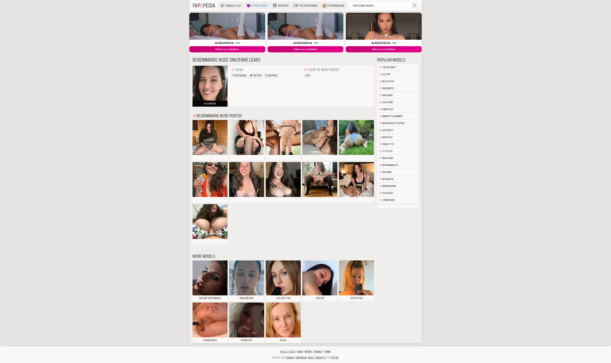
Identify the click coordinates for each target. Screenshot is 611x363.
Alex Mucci (387, 130)
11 (309, 75)
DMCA (300, 351)
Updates (283, 5)
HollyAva (386, 172)
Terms (327, 351)
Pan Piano (387, 95)
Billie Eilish (388, 81)
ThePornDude (335, 5)
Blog (310, 357)
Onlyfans (272, 75)
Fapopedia (301, 357)
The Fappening (308, 5)
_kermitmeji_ (389, 200)
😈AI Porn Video (256, 5)
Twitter (257, 75)
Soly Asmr (387, 102)
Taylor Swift (389, 67)
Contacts (320, 357)
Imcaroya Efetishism (393, 123)
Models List (233, 5)
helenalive (387, 179)
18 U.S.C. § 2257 (288, 351)
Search (290, 357)
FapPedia (204, 5)
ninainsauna (389, 186)
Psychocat (387, 193)
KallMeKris (388, 88)
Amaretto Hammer (392, 116)
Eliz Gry (386, 74)
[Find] (414, 5)
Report (309, 351)
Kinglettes (388, 144)
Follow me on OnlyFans (227, 49)
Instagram (240, 75)
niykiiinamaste (390, 165)
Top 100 (334, 357)
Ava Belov (387, 137)
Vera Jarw (387, 158)
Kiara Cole (387, 109)
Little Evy (387, 151)
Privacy (318, 351)
